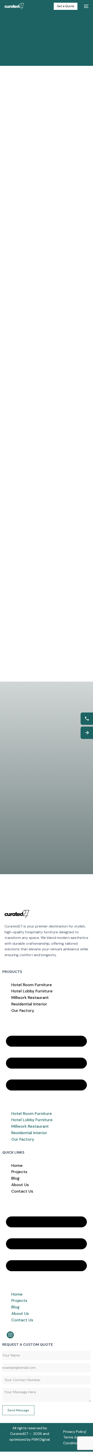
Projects (19, 1171)
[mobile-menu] (85, 6)
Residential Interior (29, 1004)
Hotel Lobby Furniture (32, 991)
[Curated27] (17, 914)
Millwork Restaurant (30, 997)
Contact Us (22, 1191)
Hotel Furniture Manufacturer (35, 254)
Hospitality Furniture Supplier (35, 250)
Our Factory (22, 1010)
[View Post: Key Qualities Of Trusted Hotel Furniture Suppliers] (46, 219)
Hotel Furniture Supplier (30, 258)
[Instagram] (10, 1334)
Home (17, 1165)
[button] (46, 1062)
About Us (20, 1184)
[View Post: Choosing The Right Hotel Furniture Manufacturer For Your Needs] (46, 573)
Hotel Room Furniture (31, 984)
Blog (15, 1178)
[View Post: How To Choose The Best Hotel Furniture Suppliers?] (46, 337)
